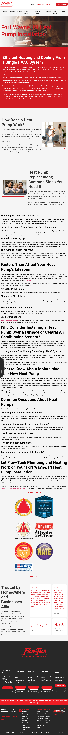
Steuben (47, 720)
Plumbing (12, 11)
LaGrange (40, 718)
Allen (38, 711)
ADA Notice (61, 732)
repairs (29, 280)
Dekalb (47, 711)
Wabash (39, 723)
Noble (39, 720)
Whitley (47, 723)
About (32, 4)
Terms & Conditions (53, 732)
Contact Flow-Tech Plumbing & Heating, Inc (13, 488)
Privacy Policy (44, 732)
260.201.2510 (49, 4)
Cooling (4, 11)
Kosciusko (48, 716)
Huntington (40, 716)
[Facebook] (20, 710)
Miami (47, 718)
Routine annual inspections (9, 321)
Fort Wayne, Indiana (10, 67)
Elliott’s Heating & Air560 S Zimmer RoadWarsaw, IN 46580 (59, 679)
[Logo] (6, 6)
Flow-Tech (30, 676)
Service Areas (25, 4)
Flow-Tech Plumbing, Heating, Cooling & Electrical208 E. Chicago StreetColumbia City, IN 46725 (7, 679)
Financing (48, 11)
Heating (19, 11)
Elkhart (39, 714)
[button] (7, 687)
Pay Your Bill (40, 4)
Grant (46, 714)
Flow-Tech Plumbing (19, 676)
